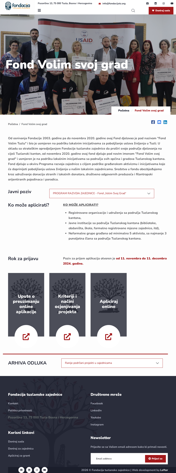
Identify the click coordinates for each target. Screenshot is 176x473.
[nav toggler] (39, 10)
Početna (123, 110)
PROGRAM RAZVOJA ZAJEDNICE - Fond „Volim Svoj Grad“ (89, 193)
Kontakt (13, 403)
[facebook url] (147, 3)
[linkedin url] (156, 3)
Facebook (97, 403)
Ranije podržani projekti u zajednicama (88, 363)
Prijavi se (157, 458)
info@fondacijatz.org (113, 3)
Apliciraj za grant (19, 456)
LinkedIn (96, 410)
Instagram (97, 424)
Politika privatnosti (20, 410)
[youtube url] (172, 3)
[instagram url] (164, 3)
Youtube (96, 417)
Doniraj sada (162, 10)
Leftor (164, 470)
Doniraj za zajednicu (21, 449)
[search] (133, 10)
